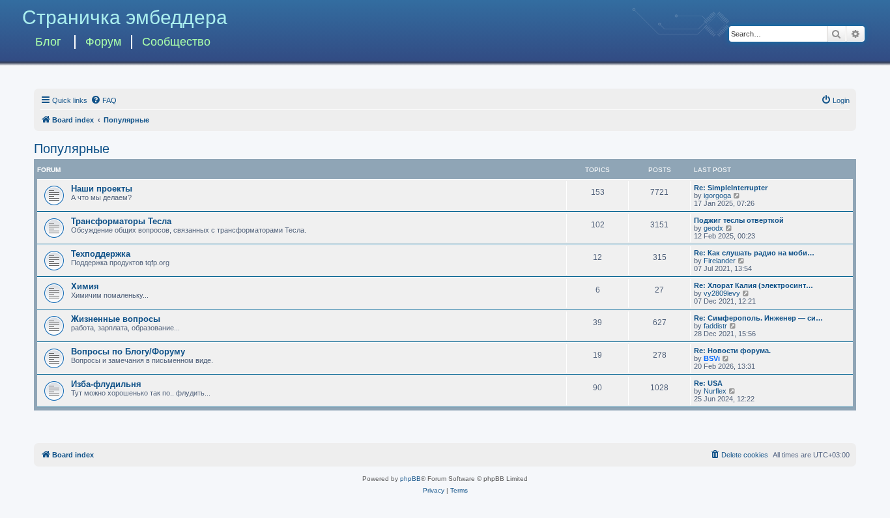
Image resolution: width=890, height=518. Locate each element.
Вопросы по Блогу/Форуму (128, 351)
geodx (713, 228)
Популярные (71, 148)
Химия (85, 286)
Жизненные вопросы (115, 319)
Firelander (720, 261)
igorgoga (717, 195)
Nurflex (715, 391)
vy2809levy (722, 293)
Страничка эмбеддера (124, 17)
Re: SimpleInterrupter (731, 188)
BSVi (712, 358)
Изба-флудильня (106, 384)
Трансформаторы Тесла (121, 221)
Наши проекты (101, 189)
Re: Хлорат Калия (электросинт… (753, 285)
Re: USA (708, 383)
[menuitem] (104, 100)
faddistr (715, 326)
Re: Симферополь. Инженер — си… (758, 318)
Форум (103, 41)
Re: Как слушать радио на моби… (754, 253)
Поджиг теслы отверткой (739, 220)
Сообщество (176, 41)
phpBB (410, 478)
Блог (48, 41)
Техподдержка (100, 254)
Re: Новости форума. (732, 350)
